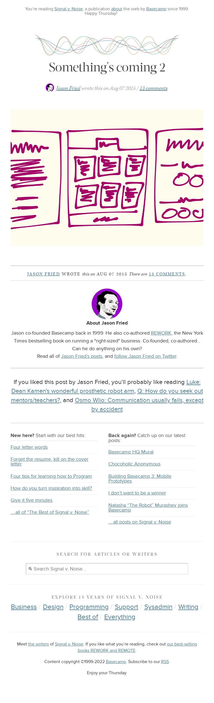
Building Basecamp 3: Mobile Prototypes (139, 478)
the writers (38, 644)
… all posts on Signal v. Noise (139, 522)
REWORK (161, 333)
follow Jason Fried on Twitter (145, 356)
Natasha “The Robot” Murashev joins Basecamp (148, 507)
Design (53, 607)
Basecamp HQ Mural (131, 452)
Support (126, 607)
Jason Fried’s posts (81, 356)
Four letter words (29, 447)
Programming (89, 607)
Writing (188, 607)
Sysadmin (158, 607)
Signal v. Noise (68, 9)
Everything (119, 617)
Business (24, 607)
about (116, 9)
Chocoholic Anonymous (134, 464)
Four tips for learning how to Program (51, 476)
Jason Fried (68, 88)
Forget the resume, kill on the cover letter (49, 461)
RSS (165, 661)
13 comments (153, 88)
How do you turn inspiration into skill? (51, 488)
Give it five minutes (31, 500)
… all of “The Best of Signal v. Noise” (50, 512)
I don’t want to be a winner (137, 493)
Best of (87, 617)
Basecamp (156, 9)
